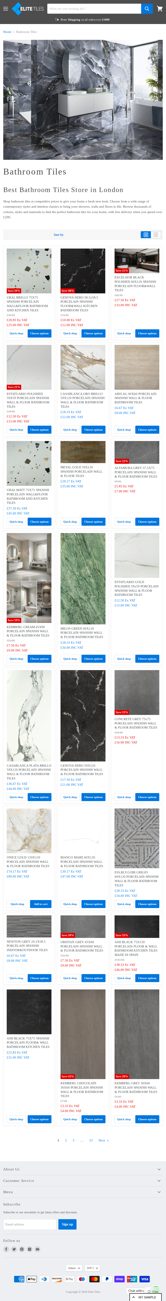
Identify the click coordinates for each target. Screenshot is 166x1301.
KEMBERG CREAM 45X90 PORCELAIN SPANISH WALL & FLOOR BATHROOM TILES (28, 631)
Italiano (72, 1268)
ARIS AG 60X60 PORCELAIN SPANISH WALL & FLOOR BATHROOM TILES (135, 398)
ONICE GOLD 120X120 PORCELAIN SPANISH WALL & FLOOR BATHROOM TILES (28, 862)
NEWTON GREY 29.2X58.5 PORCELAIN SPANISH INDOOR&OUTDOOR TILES (27, 946)
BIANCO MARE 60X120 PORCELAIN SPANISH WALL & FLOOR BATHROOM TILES (82, 862)
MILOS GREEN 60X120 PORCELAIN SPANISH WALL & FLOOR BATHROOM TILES (82, 633)
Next (102, 1140)
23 (91, 1140)
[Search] (147, 9)
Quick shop (16, 333)
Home (7, 32)
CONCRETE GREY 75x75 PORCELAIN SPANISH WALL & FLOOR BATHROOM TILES (136, 723)
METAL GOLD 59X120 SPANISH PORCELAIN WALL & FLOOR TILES (81, 471)
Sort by (59, 234)
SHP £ (90, 1268)
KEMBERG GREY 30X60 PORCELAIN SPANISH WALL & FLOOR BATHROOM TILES (136, 1087)
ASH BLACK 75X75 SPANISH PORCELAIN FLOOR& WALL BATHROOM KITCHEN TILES (28, 1043)
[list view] (156, 234)
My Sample (147, 1297)
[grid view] (146, 234)
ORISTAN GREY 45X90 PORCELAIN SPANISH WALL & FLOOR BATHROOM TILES (82, 946)
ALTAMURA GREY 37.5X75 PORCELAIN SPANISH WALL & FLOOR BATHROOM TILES (136, 472)
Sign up (67, 1224)
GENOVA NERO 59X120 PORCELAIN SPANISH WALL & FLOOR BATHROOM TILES (82, 770)
